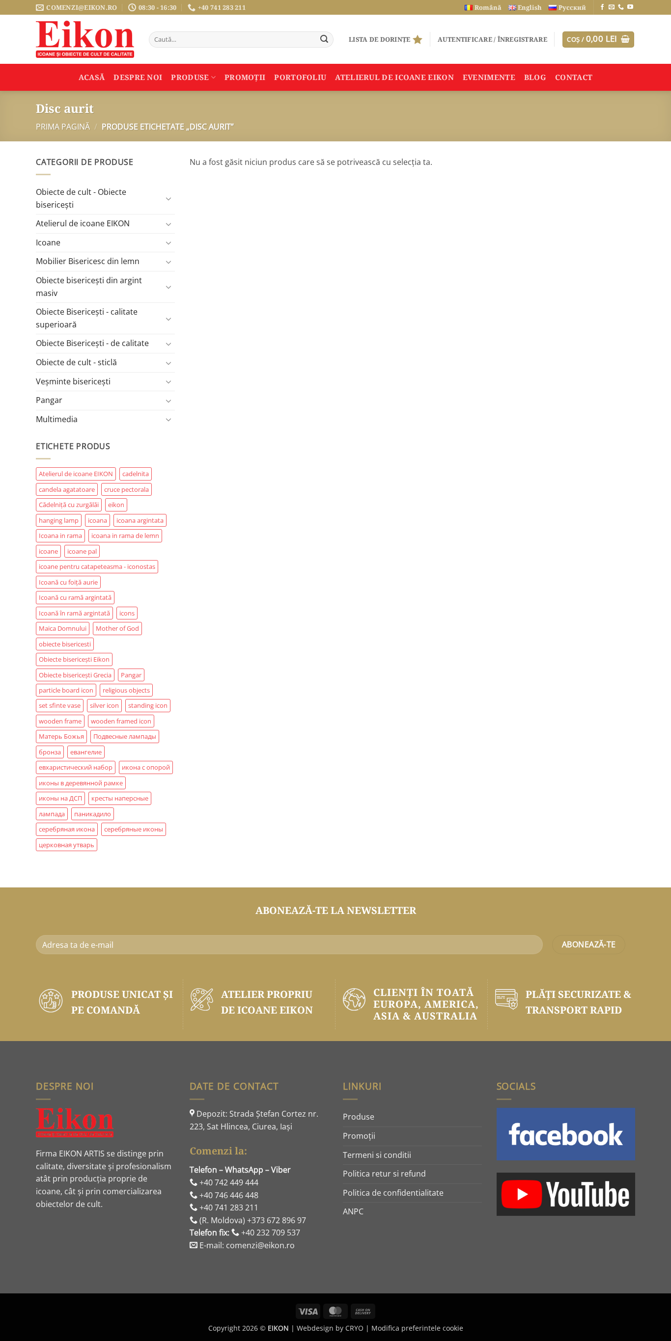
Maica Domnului (62, 628)
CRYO (354, 1328)
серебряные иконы (133, 829)
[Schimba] (169, 198)
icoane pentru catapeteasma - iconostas (97, 566)
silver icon (104, 705)
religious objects (126, 690)
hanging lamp (59, 520)
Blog (535, 77)
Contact (573, 77)
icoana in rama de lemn (125, 535)
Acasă (92, 77)
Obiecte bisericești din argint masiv (89, 286)
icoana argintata (140, 520)
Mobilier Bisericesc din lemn (88, 261)
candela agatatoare (67, 489)
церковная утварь (66, 844)
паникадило (92, 813)
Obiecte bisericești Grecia (75, 674)
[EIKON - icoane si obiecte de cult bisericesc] (85, 39)
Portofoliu (300, 77)
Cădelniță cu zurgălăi (69, 504)
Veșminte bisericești (73, 381)
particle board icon (66, 690)
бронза (50, 752)
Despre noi (137, 77)
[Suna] (621, 7)
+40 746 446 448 (227, 1195)
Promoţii (244, 77)
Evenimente (489, 77)
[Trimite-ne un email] (612, 7)
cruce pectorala (126, 489)
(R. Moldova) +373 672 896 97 (251, 1220)
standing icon (148, 705)
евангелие (86, 752)
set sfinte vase (60, 705)
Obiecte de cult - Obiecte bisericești (81, 198)
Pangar (49, 400)
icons (127, 613)
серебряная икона (67, 829)
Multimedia (57, 419)
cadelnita (135, 473)
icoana (97, 520)
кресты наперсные (119, 798)
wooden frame (60, 721)
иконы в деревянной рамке (81, 782)
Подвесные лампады (124, 736)
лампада (52, 813)
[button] (492, 39)
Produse (190, 77)
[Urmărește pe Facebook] (602, 7)
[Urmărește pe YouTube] (630, 7)
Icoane (48, 242)
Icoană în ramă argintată (74, 613)
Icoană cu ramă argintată (75, 597)
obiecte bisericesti (65, 644)
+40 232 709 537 (269, 1232)
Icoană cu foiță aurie (68, 582)
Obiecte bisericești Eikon (74, 659)
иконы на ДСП (60, 798)
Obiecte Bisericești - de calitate (92, 343)
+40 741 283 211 (227, 1207)
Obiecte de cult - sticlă (76, 362)
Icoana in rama (60, 535)
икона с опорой (146, 767)
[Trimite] (324, 39)
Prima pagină (63, 126)
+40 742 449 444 (227, 1182)
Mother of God (117, 628)
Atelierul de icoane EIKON (83, 223)
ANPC (353, 1211)
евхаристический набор (75, 767)
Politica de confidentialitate (393, 1192)
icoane (48, 551)
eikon (116, 504)
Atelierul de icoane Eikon (394, 77)
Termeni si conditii (377, 1155)
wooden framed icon (121, 721)
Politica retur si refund (384, 1173)
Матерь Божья (61, 736)
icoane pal (82, 551)
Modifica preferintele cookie (417, 1328)
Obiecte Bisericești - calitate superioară (87, 318)
